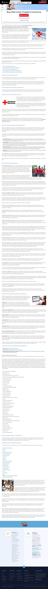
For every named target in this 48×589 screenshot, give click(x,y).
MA (44, 574)
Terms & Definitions (20, 578)
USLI (39, 555)
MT (42, 575)
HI (37, 582)
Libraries (4, 458)
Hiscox (37, 545)
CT (41, 573)
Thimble (39, 554)
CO (40, 573)
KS (40, 574)
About (3, 573)
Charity (4, 449)
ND (44, 575)
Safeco (38, 552)
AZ (38, 573)
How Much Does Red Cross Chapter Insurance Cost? (11, 67)
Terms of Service (4, 586)
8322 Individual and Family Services (12, 348)
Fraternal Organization (6, 453)
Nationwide (34, 548)
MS (41, 575)
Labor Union (5, 456)
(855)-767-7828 (43, 0)
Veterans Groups (5, 468)
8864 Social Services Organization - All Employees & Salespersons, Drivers (30, 351)
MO (39, 575)
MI (37, 575)
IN (39, 574)
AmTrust (38, 538)
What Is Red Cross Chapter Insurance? (9, 66)
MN (38, 575)
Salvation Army (5, 465)
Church (4, 450)
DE (43, 573)
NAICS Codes (11, 578)
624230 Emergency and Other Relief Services (15, 349)
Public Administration (6, 462)
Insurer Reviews (11, 573)
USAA (37, 555)
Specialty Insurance (12, 576)
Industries (12, 2)
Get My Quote (42, 2)
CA (39, 573)
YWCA (4, 474)
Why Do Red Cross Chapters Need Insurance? (10, 69)
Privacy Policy (10, 586)
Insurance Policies (20, 2)
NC (43, 575)
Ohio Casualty (38, 549)
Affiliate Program (4, 576)
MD (45, 574)
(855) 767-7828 (24, 20)
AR (37, 573)
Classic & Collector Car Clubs (7, 452)
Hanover (33, 545)
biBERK (33, 540)
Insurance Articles (19, 580)
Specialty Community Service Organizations (10, 475)
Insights (28, 2)
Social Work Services (6, 466)
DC (42, 573)
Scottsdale (34, 553)
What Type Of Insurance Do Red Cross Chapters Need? (12, 70)
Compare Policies (27, 573)
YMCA (4, 471)
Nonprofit (4, 459)
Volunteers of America (6, 469)
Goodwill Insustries (6, 455)
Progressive (34, 552)
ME (36, 575)
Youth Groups (5, 472)
